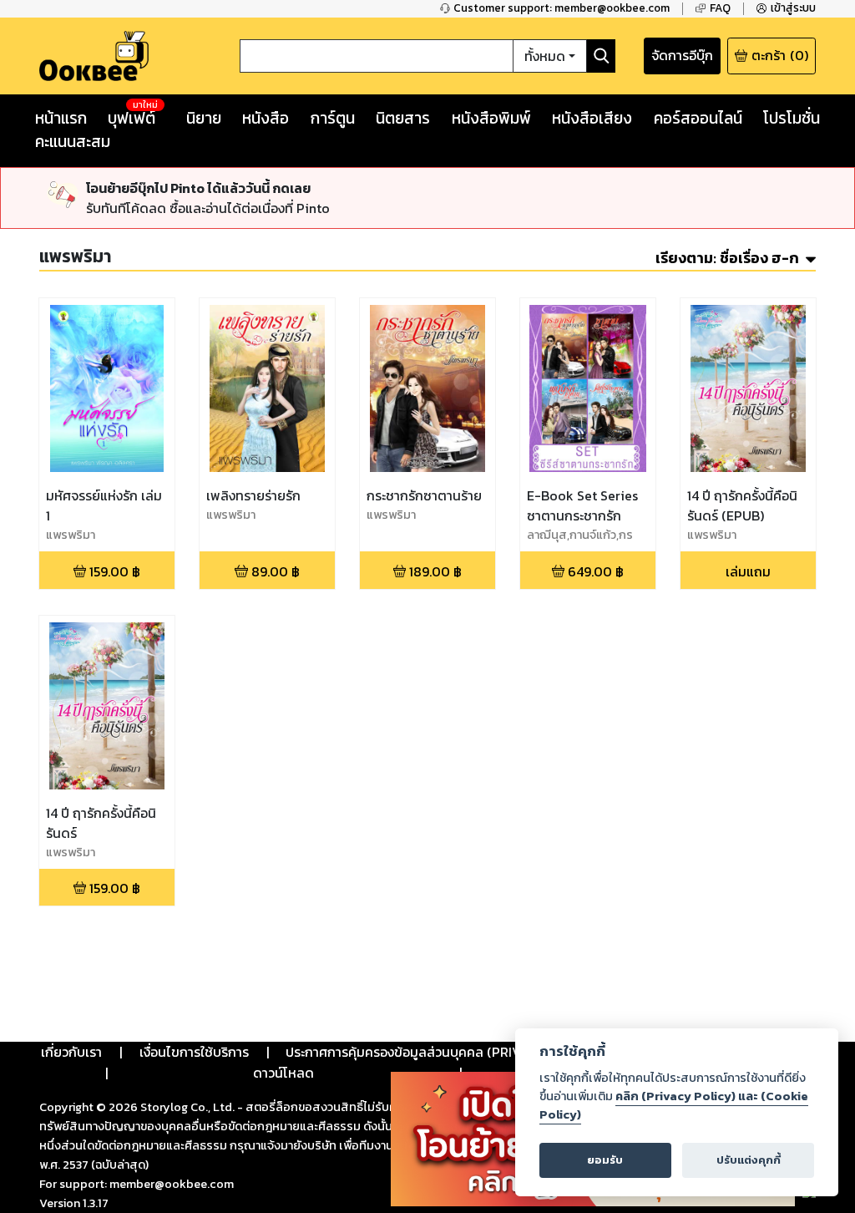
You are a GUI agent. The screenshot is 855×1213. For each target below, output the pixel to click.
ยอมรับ (605, 1160)
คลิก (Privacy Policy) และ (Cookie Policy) (673, 1105)
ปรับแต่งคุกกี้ (748, 1160)
